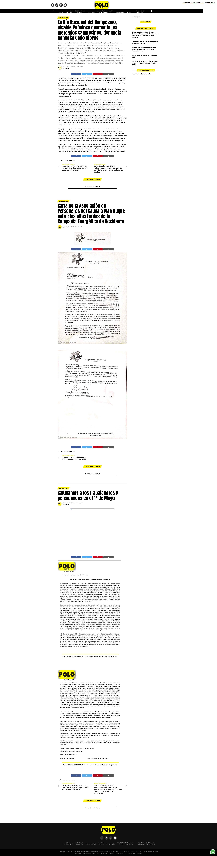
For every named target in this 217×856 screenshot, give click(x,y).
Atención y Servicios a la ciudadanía (105, 11)
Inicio (61, 12)
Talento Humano (101, 843)
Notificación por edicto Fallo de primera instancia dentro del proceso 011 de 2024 (145, 63)
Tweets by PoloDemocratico (141, 74)
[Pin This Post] (98, 74)
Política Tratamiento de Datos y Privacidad (126, 843)
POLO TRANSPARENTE (67, 843)
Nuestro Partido (69, 11)
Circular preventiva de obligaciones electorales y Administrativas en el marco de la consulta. (144, 49)
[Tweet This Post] (87, 74)
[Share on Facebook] (76, 74)
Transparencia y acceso (80, 11)
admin (67, 68)
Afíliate (130, 12)
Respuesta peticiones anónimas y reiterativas (146, 843)
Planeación (110, 844)
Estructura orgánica (79, 843)
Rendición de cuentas (140, 11)
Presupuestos (91, 844)
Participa (91, 12)
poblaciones (119, 12)
